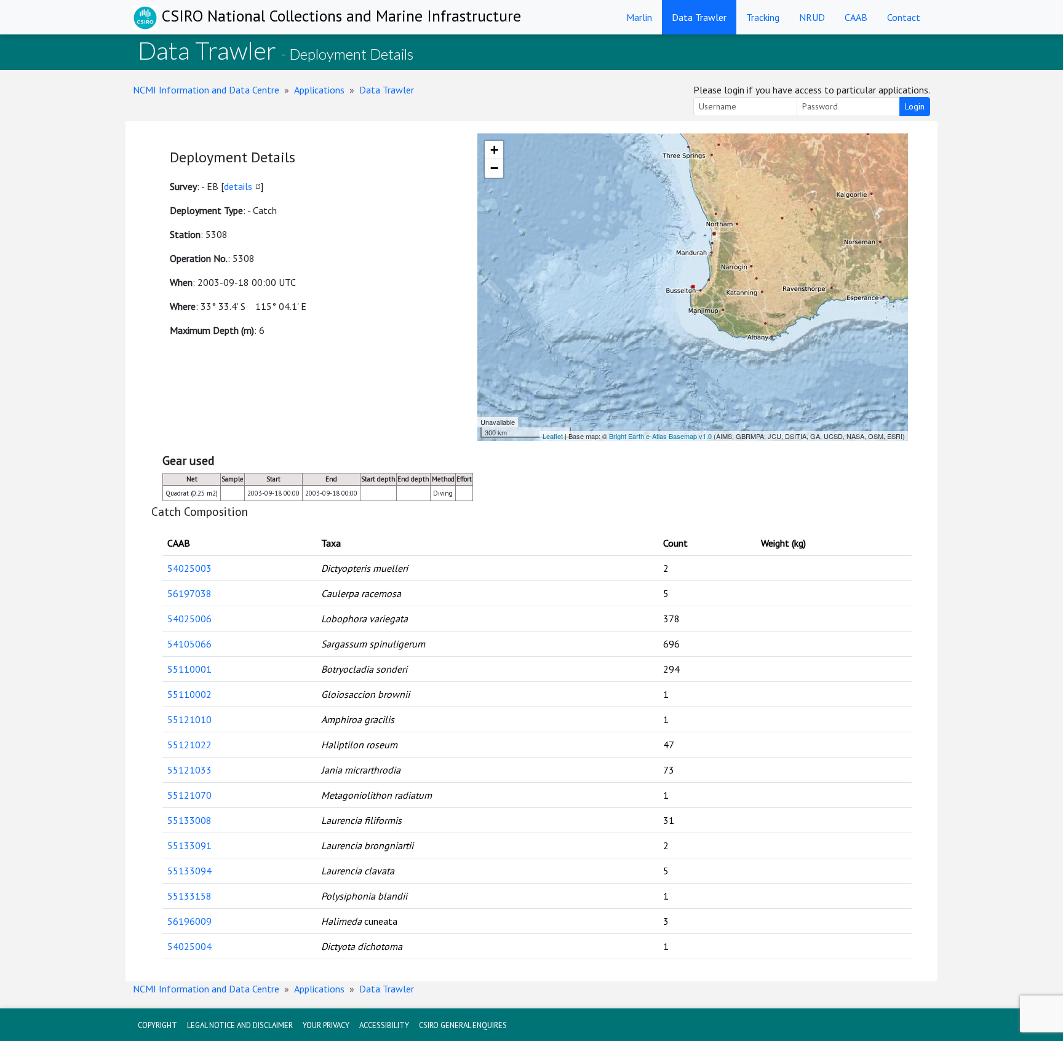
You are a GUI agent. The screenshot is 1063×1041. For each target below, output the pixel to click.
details (238, 186)
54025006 (189, 618)
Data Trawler (699, 17)
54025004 (189, 946)
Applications (319, 90)
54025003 (189, 568)
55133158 (189, 896)
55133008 (189, 820)
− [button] (494, 168)
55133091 (189, 845)
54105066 (189, 644)
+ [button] (494, 149)
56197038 (189, 593)
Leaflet (553, 436)
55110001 (189, 669)
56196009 (189, 921)
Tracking (762, 17)
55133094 (189, 871)
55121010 (189, 719)
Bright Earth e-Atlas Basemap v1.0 (660, 436)
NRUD (812, 17)
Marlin (639, 17)
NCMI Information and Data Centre (206, 90)
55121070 (189, 795)
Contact (903, 17)
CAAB (856, 17)
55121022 (189, 744)
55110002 (189, 694)
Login (915, 106)
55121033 (189, 770)
